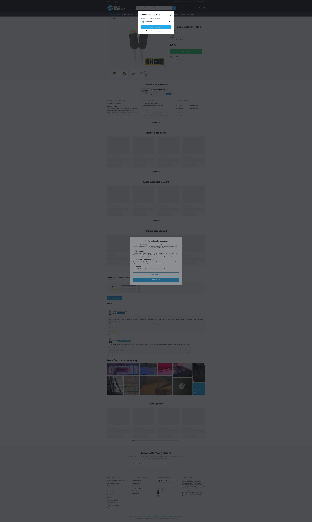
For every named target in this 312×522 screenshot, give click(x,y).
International (149, 21)
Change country (156, 27)
